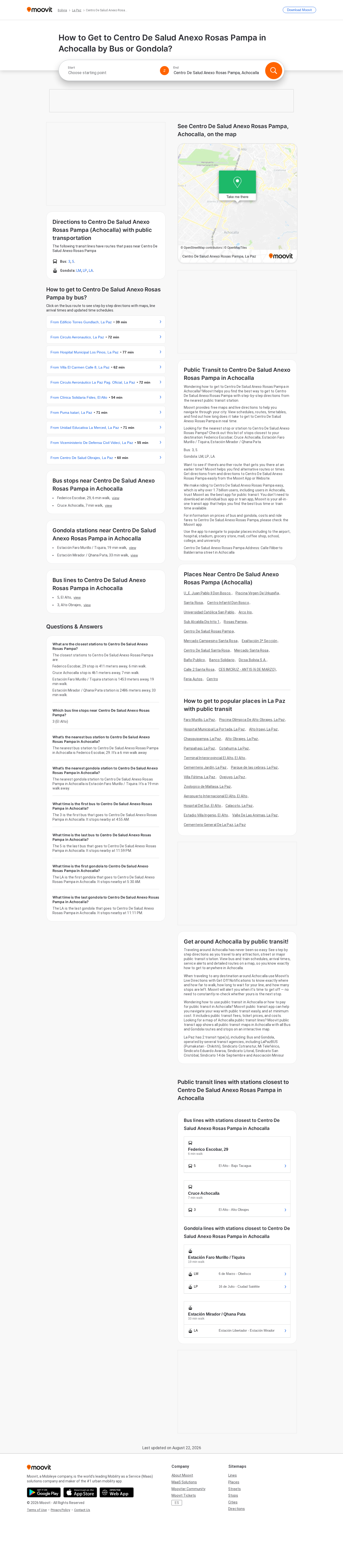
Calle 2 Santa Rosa (199, 669)
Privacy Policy (60, 1510)
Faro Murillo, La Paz (199, 720)
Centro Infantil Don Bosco (228, 603)
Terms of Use (37, 1510)
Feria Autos (193, 679)
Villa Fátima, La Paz (199, 777)
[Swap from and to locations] (164, 70)
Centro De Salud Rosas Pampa (209, 631)
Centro (212, 679)
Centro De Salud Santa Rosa (207, 650)
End (176, 67)
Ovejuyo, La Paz (232, 777)
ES (177, 1503)
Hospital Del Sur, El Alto (202, 806)
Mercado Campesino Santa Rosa (211, 641)
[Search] (273, 70)
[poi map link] (238, 203)
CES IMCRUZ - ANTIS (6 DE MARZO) (247, 669)
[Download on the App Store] (80, 1492)
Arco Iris (245, 612)
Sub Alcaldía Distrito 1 (201, 622)
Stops (233, 1495)
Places (233, 1482)
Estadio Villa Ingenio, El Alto (206, 815)
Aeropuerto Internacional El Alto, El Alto (215, 796)
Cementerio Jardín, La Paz (205, 767)
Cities (233, 1502)
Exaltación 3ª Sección (259, 641)
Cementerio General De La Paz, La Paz (215, 825)
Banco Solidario (222, 660)
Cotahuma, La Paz (234, 748)
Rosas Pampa (235, 622)
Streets (234, 1489)
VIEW (115, 498)
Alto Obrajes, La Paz (241, 739)
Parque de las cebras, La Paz (254, 767)
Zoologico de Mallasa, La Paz (207, 787)
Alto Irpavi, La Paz (263, 729)
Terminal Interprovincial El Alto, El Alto (214, 758)
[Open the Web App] (117, 1492)
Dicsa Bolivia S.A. (252, 660)
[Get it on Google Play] (44, 1492)
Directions (236, 1509)
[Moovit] (39, 10)
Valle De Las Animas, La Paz (255, 815)
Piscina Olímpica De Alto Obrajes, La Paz (252, 720)
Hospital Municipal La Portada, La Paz (214, 729)
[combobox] (112, 72)
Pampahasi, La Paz (199, 748)
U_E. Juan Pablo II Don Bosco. (207, 593)
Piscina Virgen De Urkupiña (257, 593)
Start (71, 67)
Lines (232, 1475)
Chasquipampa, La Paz (202, 739)
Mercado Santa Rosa (251, 650)
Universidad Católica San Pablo (209, 612)
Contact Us (82, 1510)
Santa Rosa (193, 603)
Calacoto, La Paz (239, 806)
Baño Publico (194, 660)
